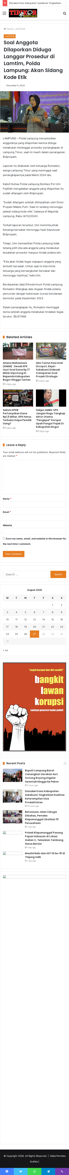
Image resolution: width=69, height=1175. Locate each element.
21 (43, 626)
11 (16, 619)
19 (25, 626)
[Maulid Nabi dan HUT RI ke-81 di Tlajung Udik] (12, 858)
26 (25, 634)
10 (7, 619)
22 (52, 626)
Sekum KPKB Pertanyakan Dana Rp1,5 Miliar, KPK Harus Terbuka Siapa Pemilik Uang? (17, 416)
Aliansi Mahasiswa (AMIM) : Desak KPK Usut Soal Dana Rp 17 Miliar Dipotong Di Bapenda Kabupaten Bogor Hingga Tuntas (16, 371)
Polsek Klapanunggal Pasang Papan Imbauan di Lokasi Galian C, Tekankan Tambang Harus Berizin (44, 838)
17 (7, 626)
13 (34, 619)
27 (34, 634)
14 (43, 619)
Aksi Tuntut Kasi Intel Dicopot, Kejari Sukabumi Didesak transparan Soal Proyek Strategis (49, 369)
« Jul (5, 650)
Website (7, 525)
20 (34, 626)
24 (7, 634)
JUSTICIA (20, 28)
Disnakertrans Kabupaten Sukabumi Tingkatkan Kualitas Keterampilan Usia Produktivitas (45, 796)
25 (16, 634)
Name (7, 498)
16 (61, 619)
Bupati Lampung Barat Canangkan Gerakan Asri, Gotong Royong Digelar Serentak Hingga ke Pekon (42, 776)
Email (7, 512)
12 (25, 619)
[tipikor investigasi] (23, 13)
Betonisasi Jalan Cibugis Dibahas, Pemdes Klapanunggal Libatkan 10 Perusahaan (42, 817)
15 (52, 619)
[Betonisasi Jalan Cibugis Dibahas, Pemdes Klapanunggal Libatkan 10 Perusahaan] (12, 816)
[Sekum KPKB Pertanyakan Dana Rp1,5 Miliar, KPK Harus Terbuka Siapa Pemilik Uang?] (18, 397)
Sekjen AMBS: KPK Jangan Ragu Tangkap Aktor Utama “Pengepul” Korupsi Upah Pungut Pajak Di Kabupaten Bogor (50, 418)
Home (9, 28)
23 (61, 626)
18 (16, 626)
